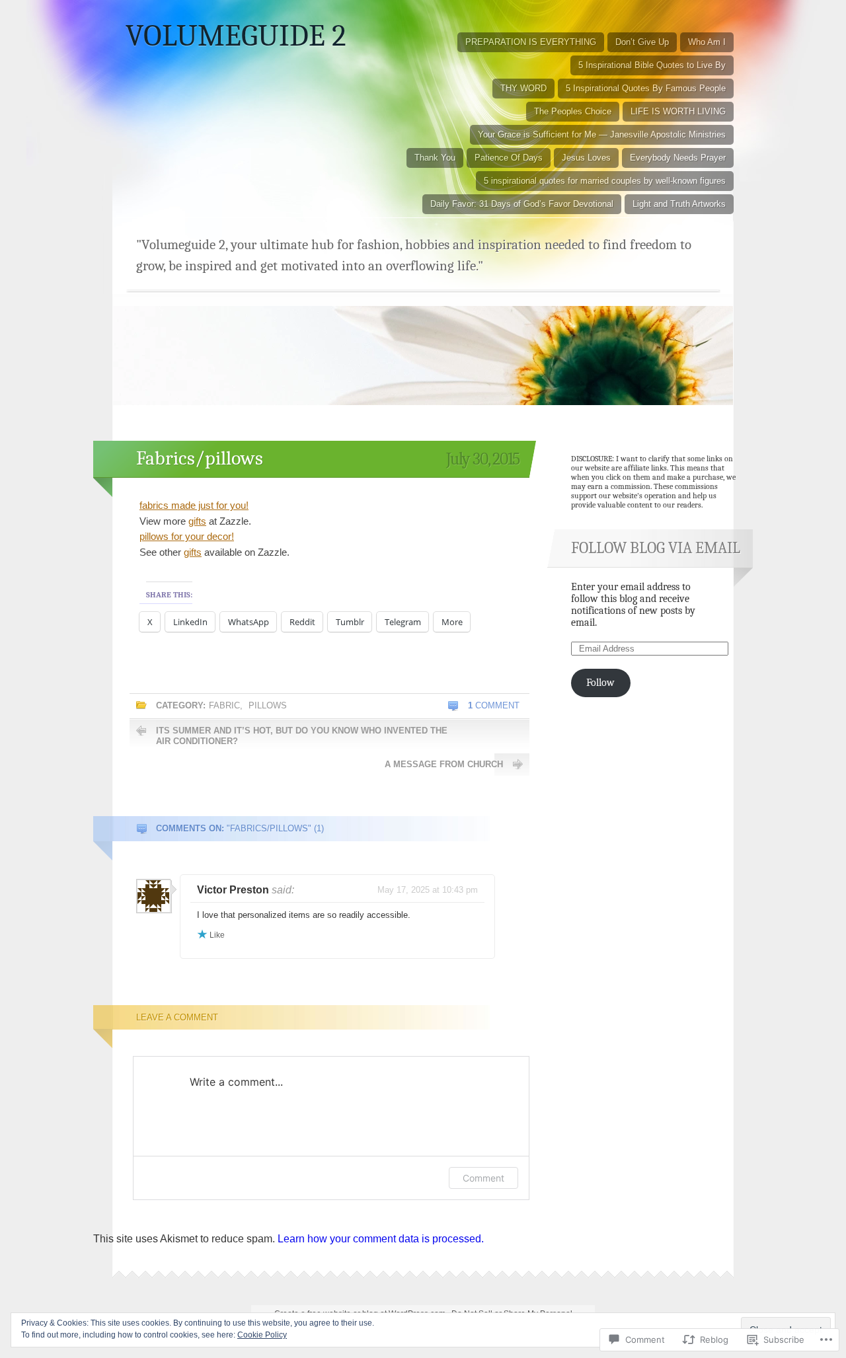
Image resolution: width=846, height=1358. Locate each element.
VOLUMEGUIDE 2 (236, 36)
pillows (268, 705)
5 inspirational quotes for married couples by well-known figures (605, 181)
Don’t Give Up (642, 42)
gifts (197, 521)
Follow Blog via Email (655, 548)
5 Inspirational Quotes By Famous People (646, 88)
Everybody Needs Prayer (678, 158)
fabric (224, 705)
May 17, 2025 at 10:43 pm (427, 890)
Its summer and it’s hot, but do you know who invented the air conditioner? (301, 736)
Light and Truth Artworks (679, 204)
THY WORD (523, 88)
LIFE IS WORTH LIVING (678, 111)
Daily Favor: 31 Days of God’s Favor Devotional (521, 204)
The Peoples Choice (572, 111)
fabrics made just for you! (194, 505)
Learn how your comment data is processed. (381, 1238)
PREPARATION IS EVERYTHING (530, 42)
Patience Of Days (509, 158)
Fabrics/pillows (199, 458)
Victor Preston (233, 889)
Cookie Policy (262, 1334)
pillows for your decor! (186, 536)
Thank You (434, 158)
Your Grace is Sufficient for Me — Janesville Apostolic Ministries (602, 134)
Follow (600, 683)
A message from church (444, 764)
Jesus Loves (586, 158)
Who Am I (707, 42)
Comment (493, 705)
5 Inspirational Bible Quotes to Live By (652, 65)
